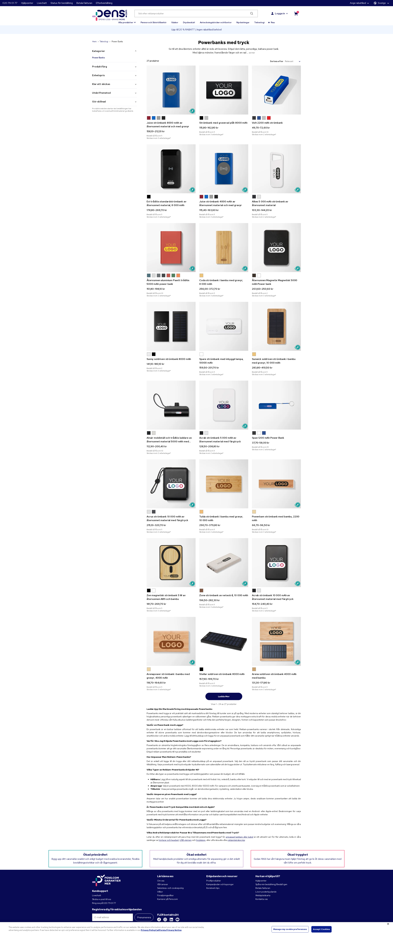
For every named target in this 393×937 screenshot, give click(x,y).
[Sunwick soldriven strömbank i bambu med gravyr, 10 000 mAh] (276, 326)
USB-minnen (186, 840)
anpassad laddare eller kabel (239, 837)
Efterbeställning (104, 3)
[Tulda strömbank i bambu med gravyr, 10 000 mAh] (223, 483)
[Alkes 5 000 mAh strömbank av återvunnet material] (276, 168)
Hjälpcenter (27, 3)
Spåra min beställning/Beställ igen (271, 884)
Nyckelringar (242, 22)
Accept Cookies (321, 929)
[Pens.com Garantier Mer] (106, 880)
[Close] (388, 923)
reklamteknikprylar (236, 840)
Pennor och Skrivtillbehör (153, 22)
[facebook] (159, 919)
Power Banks (98, 57)
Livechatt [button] (42, 3)
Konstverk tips (212, 888)
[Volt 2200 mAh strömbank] (276, 90)
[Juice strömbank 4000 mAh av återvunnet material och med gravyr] (223, 168)
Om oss (160, 880)
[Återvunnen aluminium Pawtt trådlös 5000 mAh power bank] (171, 247)
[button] (127, 21)
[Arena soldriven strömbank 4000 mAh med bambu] (276, 641)
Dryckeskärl (189, 22)
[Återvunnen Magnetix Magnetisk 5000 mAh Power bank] (276, 247)
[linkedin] (171, 919)
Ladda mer (224, 696)
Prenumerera (144, 917)
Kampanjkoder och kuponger (220, 884)
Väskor (174, 22)
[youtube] (177, 919)
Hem (94, 41)
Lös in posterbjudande (265, 891)
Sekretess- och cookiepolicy (170, 888)
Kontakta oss (261, 899)
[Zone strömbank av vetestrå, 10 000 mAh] (223, 562)
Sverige (382, 3)
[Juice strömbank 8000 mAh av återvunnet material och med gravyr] (171, 90)
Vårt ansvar (162, 884)
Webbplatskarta (262, 895)
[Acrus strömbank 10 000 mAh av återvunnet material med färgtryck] (171, 483)
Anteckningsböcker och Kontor (216, 22)
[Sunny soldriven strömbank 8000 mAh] (171, 326)
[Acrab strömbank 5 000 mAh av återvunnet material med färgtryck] (223, 405)
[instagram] (165, 919)
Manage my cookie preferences (290, 929)
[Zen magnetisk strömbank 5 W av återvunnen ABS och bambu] (171, 562)
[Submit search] (251, 13)
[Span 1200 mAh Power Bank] (276, 405)
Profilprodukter (213, 880)
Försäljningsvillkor (165, 895)
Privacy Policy (148, 930)
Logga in (280, 13)
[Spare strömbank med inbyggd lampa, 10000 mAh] (223, 326)
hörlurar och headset (169, 840)
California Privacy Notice (168, 930)
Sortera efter (276, 61)
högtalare (200, 840)
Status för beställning (62, 3)
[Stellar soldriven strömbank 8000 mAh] (223, 641)
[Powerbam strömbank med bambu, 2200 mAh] (276, 483)
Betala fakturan (84, 3)
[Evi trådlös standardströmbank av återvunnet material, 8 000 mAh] (171, 168)
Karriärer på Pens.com (167, 899)
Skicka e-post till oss (101, 899)
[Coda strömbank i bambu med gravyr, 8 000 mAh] (223, 247)
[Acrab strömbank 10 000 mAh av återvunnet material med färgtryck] (276, 562)
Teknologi (259, 22)
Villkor (160, 891)
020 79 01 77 (9, 3)
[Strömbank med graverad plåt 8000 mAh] (223, 90)
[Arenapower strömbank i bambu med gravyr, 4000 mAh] (171, 641)
